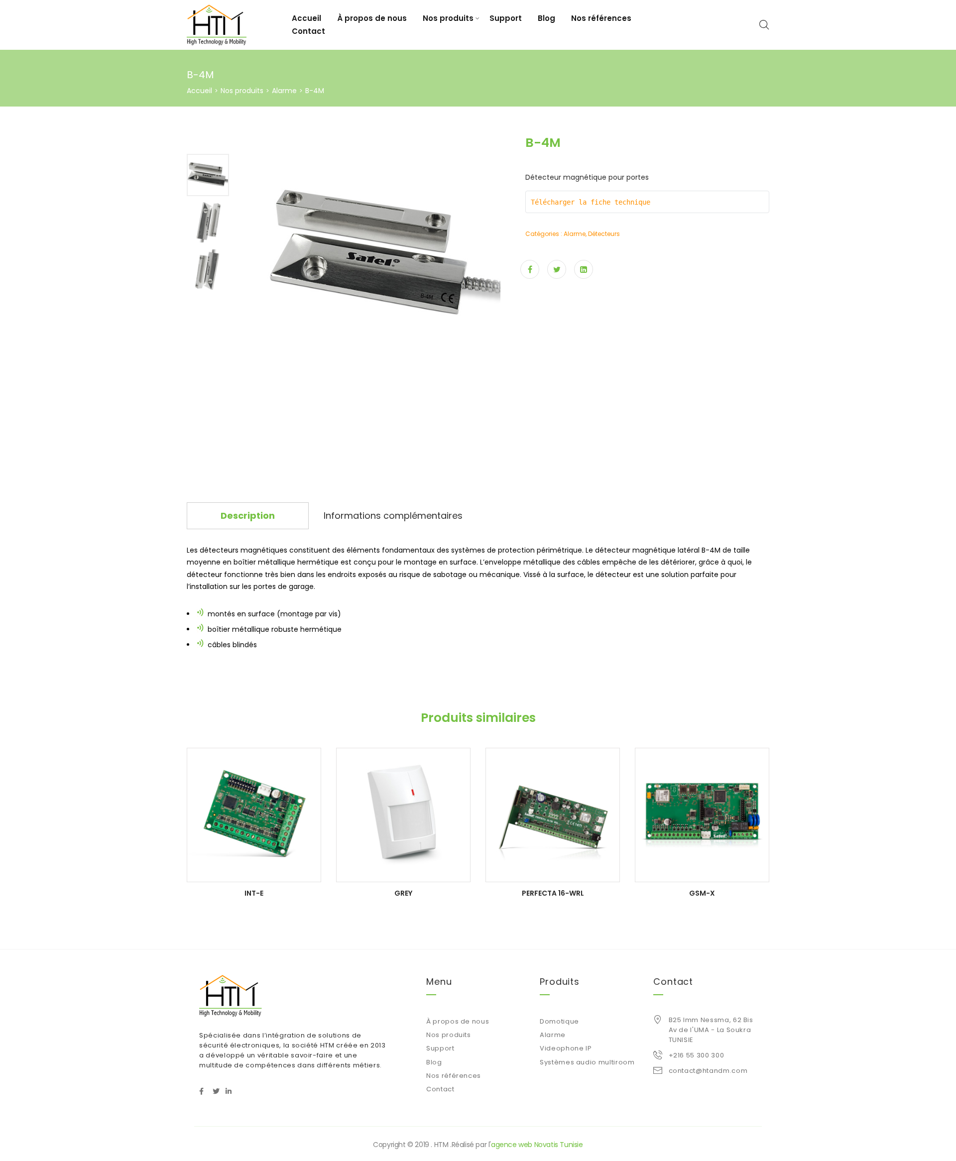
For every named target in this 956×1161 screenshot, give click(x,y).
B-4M (711, 550)
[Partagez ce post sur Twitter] (556, 269)
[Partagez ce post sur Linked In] (583, 269)
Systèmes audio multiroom (587, 1062)
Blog (546, 18)
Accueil (306, 18)
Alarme (284, 91)
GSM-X (702, 893)
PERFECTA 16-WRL (553, 893)
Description (248, 515)
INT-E (253, 893)
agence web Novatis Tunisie (537, 1145)
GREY (403, 893)
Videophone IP (566, 1048)
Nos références (601, 18)
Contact (308, 31)
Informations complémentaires (393, 515)
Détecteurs (604, 234)
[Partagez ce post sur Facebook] (529, 269)
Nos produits (448, 18)
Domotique (559, 1021)
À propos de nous (372, 18)
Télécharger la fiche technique (592, 202)
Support (505, 18)
